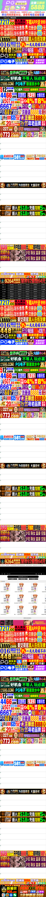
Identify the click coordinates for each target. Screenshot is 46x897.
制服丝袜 (43, 287)
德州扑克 (27, 291)
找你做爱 (27, 289)
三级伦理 (12, 287)
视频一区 (4, 284)
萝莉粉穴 (43, 296)
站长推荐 (4, 289)
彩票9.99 (35, 291)
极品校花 (35, 298)
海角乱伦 (27, 296)
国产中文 (12, 298)
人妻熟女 (35, 287)
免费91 (19, 296)
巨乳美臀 (27, 287)
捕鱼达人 (12, 291)
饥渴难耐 (19, 289)
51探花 (27, 293)
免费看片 (12, 296)
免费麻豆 (35, 296)
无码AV (3, 293)
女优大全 (43, 293)
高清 (36, 573)
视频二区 (4, 287)
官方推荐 (4, 291)
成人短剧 (27, 298)
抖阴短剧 (43, 298)
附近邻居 (12, 289)
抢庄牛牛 (19, 291)
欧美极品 (43, 284)
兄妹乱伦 (19, 298)
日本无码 (27, 284)
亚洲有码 (35, 284)
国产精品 (12, 284)
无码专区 (4, 296)
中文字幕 (19, 287)
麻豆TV (19, 293)
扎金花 (43, 291)
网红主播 (19, 284)
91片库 (35, 293)
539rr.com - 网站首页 (10, 18)
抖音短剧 (12, 293)
